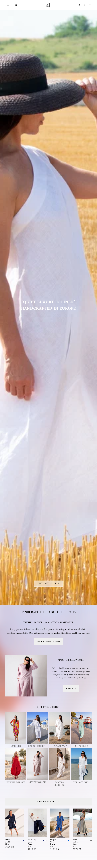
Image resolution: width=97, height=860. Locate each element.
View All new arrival (48, 801)
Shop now (71, 688)
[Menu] (8, 5)
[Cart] (90, 5)
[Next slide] (21, 823)
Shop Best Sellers (48, 583)
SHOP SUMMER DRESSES (48, 641)
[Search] (16, 5)
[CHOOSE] (20, 833)
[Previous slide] (8, 823)
